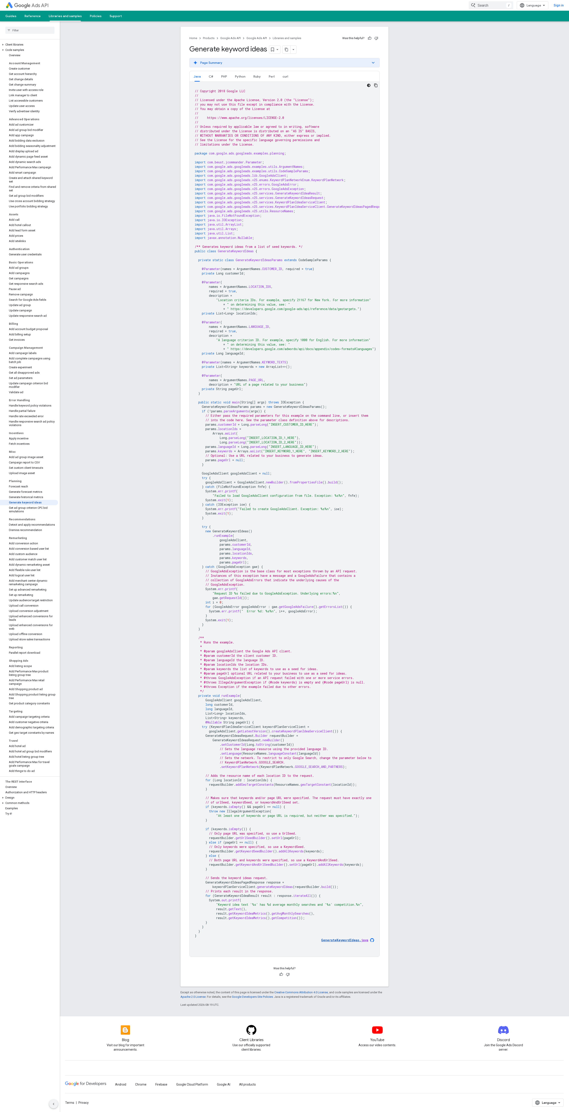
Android (120, 1084)
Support (116, 16)
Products (208, 38)
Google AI (223, 1084)
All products (247, 1084)
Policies (96, 16)
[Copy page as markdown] (286, 49)
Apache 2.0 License (193, 996)
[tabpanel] (284, 519)
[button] (29, 44)
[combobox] (491, 5)
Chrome (140, 1084)
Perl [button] (271, 76)
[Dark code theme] (368, 85)
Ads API (40, 5)
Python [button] (240, 76)
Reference (32, 16)
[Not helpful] (376, 38)
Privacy (83, 1102)
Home (193, 38)
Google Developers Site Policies (252, 996)
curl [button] (285, 76)
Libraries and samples (65, 16)
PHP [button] (224, 76)
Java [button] (197, 76)
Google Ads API (230, 38)
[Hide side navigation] (53, 1104)
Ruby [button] (257, 76)
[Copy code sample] (375, 85)
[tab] (197, 76)
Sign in (559, 5)
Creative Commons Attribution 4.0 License (301, 992)
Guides (10, 16)
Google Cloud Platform (192, 1084)
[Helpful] (369, 38)
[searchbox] (29, 30)
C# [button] (211, 76)
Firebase (161, 1084)
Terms (69, 1102)
